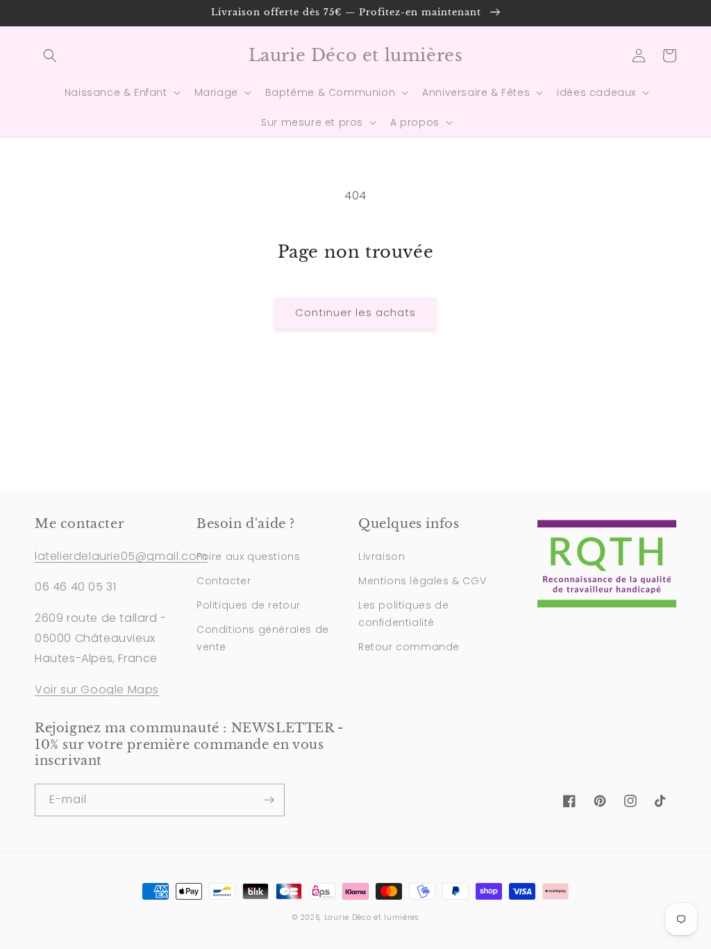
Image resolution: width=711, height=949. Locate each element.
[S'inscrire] (268, 800)
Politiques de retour (248, 605)
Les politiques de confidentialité (403, 613)
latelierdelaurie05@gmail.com (121, 556)
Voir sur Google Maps (97, 690)
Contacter (223, 581)
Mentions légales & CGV (422, 581)
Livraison (381, 556)
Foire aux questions (248, 556)
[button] (50, 55)
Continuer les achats (355, 312)
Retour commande (409, 647)
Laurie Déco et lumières (371, 917)
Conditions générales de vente (262, 638)
